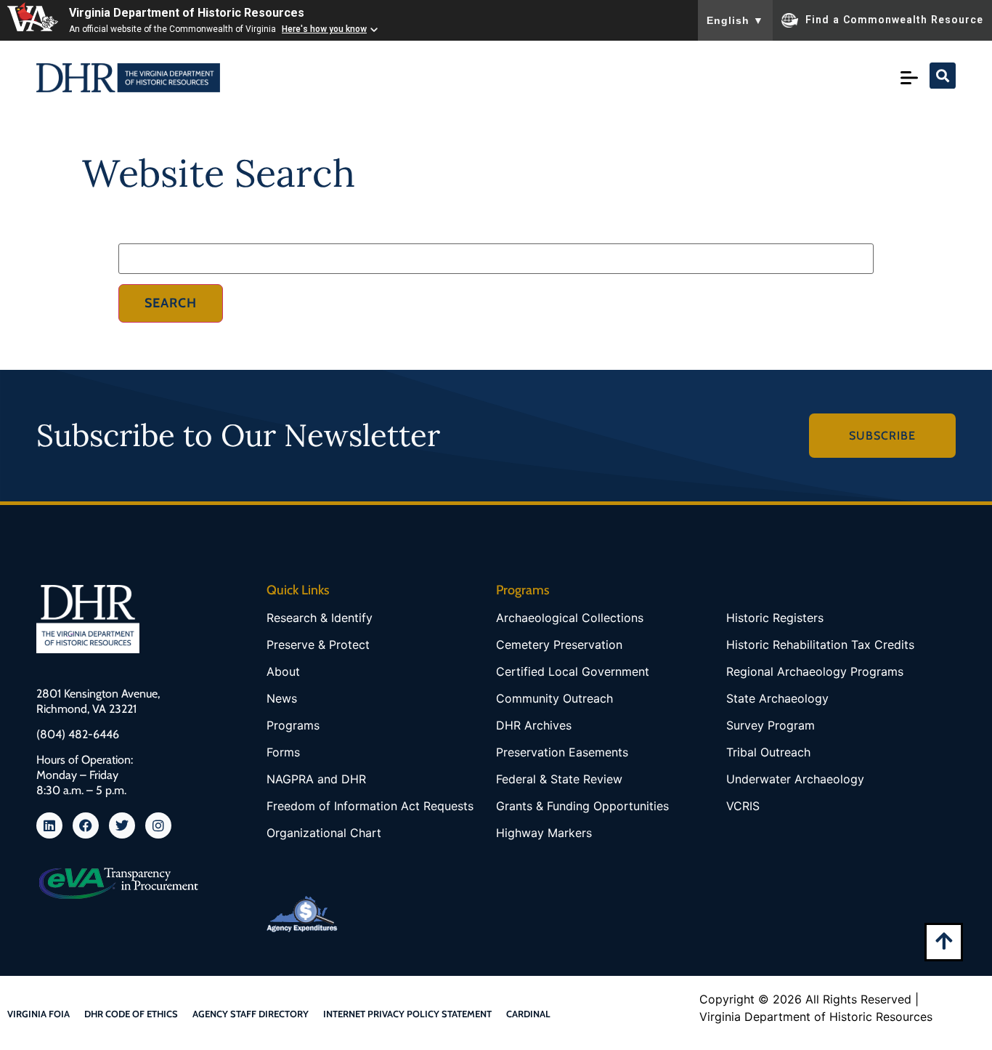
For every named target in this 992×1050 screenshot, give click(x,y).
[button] (913, 78)
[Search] (943, 75)
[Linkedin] (49, 825)
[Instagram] (158, 825)
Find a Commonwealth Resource (894, 19)
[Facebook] (86, 825)
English (735, 20)
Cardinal (528, 1013)
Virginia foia (38, 1013)
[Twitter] (122, 825)
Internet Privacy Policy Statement (407, 1013)
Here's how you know (324, 29)
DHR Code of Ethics (131, 1013)
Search (171, 303)
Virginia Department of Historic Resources (186, 13)
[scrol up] (944, 940)
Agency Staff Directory (250, 1013)
